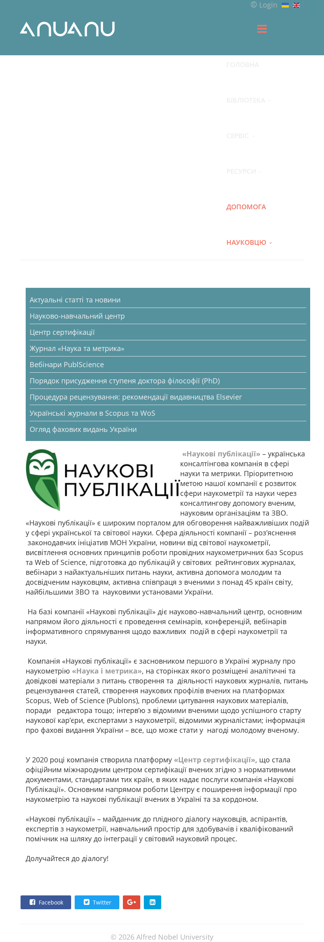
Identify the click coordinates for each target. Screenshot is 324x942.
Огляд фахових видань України (83, 429)
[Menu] (262, 29)
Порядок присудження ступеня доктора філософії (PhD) (125, 380)
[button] (263, 4)
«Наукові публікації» (221, 453)
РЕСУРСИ (241, 171)
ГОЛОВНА (242, 64)
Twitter (101, 902)
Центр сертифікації (62, 332)
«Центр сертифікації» (214, 759)
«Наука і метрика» (107, 671)
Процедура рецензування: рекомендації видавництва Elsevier (136, 397)
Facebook (50, 902)
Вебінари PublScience (67, 364)
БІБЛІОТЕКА (245, 100)
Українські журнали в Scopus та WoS (92, 413)
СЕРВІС (237, 135)
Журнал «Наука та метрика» (77, 348)
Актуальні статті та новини (75, 299)
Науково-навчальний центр (77, 316)
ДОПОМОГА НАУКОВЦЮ (246, 213)
